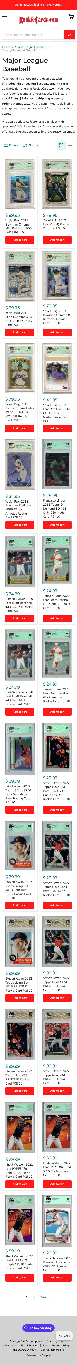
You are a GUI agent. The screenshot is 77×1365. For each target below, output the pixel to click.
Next (44, 1297)
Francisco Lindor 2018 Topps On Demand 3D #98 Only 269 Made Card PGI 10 (54, 508)
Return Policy (51, 1345)
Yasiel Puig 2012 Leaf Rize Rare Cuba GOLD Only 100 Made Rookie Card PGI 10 (57, 413)
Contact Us (10, 1345)
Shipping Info (55, 1341)
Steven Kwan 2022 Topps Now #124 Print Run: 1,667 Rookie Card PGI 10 (56, 889)
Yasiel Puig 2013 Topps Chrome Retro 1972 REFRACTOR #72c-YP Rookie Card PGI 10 (19, 412)
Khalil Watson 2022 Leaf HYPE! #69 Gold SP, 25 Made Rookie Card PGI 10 (19, 1171)
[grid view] (61, 145)
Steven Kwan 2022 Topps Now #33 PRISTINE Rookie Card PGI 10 (18, 1077)
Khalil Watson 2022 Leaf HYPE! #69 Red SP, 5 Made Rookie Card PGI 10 (57, 1169)
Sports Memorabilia (52, 1350)
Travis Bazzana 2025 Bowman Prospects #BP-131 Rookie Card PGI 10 (57, 1264)
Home (6, 47)
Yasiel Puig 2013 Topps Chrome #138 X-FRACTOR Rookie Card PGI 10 (19, 319)
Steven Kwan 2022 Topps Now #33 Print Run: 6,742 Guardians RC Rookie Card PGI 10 (56, 791)
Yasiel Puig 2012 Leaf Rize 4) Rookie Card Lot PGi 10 (56, 224)
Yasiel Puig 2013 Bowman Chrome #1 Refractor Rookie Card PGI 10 (57, 317)
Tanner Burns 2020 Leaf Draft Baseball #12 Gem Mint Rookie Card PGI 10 (56, 695)
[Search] (69, 34)
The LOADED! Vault (24, 1350)
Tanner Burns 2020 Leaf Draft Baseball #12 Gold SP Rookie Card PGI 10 (57, 602)
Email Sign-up (29, 1345)
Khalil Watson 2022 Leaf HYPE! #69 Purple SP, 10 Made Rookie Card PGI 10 (19, 1262)
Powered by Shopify (38, 1355)
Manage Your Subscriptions (26, 1341)
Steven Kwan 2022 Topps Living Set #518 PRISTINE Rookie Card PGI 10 (18, 984)
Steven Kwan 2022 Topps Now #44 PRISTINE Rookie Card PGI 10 (56, 1077)
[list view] (70, 145)
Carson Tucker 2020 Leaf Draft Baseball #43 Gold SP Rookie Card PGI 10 (19, 605)
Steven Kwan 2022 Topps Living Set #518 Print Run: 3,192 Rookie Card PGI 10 (18, 890)
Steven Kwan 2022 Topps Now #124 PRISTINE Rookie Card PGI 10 (56, 984)
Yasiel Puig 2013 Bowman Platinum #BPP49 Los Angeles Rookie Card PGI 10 (18, 509)
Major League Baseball (30, 47)
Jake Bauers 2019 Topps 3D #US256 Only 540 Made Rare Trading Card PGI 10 (18, 794)
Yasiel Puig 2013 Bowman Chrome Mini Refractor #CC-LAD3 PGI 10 (18, 226)
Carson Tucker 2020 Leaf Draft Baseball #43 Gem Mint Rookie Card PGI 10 (19, 698)
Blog (66, 1345)
